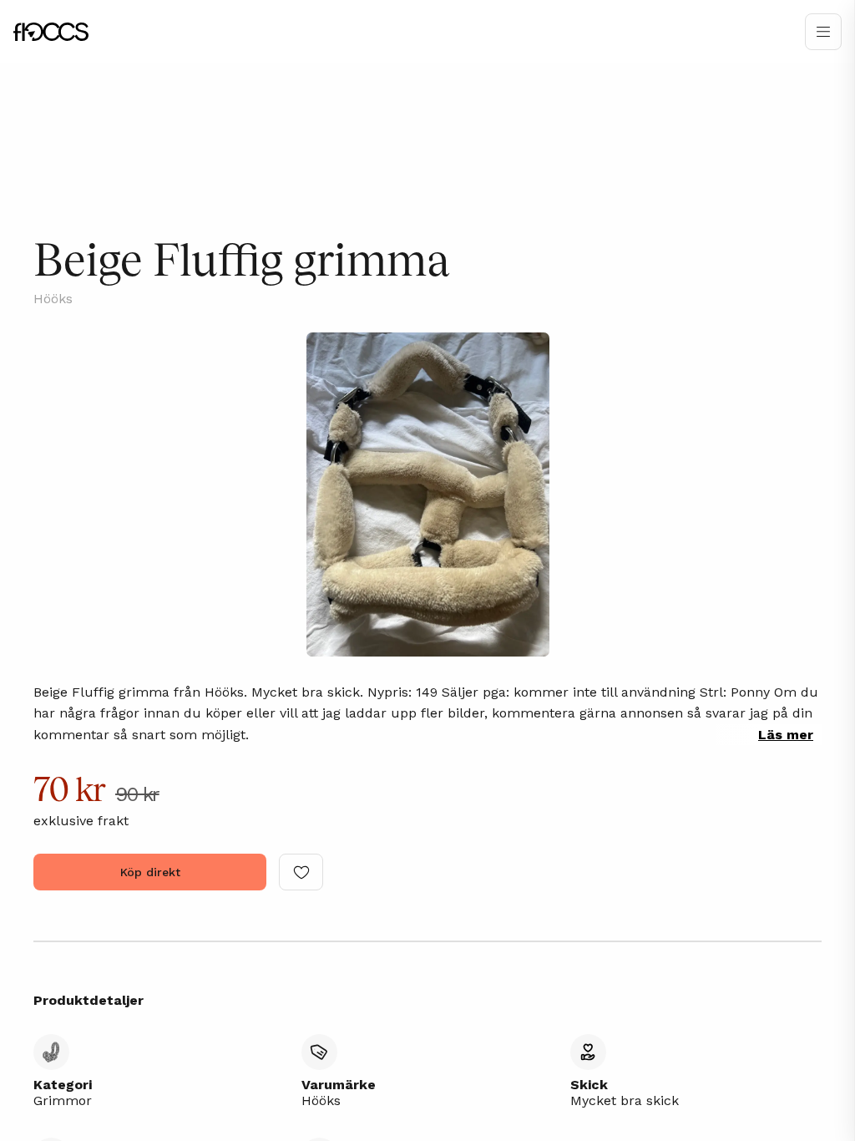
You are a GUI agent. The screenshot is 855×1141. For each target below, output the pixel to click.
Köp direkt (150, 872)
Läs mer (785, 735)
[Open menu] (823, 31)
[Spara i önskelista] (301, 872)
